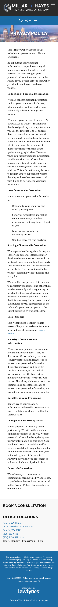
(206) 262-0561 (30, 20)
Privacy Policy (30, 600)
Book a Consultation (24, 506)
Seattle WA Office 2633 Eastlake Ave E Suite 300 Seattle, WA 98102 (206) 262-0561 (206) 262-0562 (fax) (18, 530)
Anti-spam (43, 600)
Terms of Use (16, 600)
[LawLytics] (29, 590)
